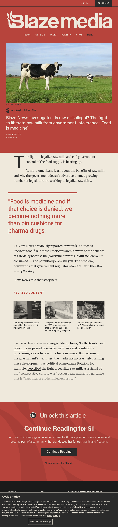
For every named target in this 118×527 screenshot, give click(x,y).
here (54, 280)
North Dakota (88, 343)
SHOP (79, 35)
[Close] (113, 497)
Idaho (64, 343)
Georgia (52, 343)
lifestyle (30, 110)
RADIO (53, 35)
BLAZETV (66, 35)
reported (56, 246)
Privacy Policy (53, 516)
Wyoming (20, 348)
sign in (84, 3)
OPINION (40, 35)
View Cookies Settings (40, 522)
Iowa (73, 343)
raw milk (59, 157)
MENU (90, 35)
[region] (59, 509)
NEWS (27, 35)
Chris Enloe (13, 135)
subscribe (103, 3)
